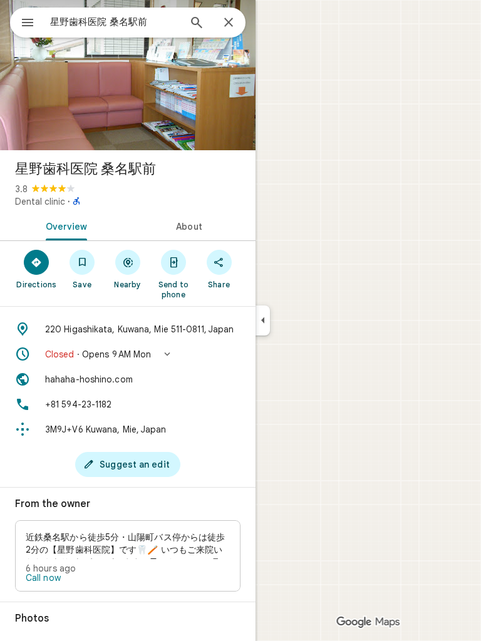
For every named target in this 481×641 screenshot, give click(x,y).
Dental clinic (40, 201)
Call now (43, 577)
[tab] (64, 225)
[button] (128, 354)
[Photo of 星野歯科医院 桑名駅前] (128, 75)
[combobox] (114, 21)
